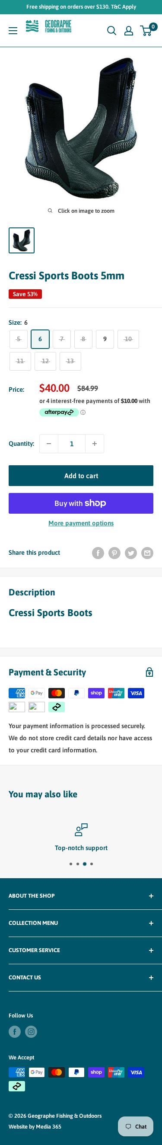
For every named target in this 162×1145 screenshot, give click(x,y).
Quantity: (21, 443)
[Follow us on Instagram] (31, 1032)
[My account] (128, 30)
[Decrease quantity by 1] (49, 444)
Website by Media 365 (35, 1126)
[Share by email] (147, 553)
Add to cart (81, 476)
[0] (146, 31)
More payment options (81, 523)
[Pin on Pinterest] (114, 553)
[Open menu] (13, 30)
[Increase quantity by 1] (95, 444)
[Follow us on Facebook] (15, 1032)
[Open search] (112, 30)
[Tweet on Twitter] (131, 553)
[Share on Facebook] (98, 553)
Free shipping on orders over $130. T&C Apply (81, 6)
